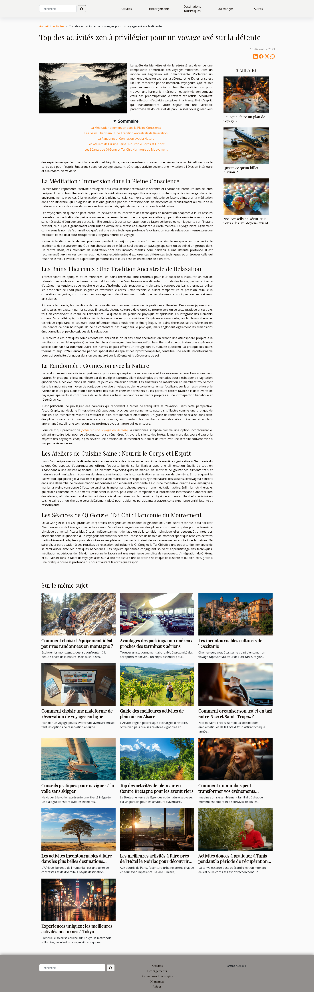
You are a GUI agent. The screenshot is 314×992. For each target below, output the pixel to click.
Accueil (44, 26)
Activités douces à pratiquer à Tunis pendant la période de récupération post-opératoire (233, 861)
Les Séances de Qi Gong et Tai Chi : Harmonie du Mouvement (126, 149)
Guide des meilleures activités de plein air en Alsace (152, 713)
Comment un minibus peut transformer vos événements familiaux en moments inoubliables (232, 790)
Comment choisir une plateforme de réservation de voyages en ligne (77, 713)
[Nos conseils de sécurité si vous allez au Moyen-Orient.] (246, 196)
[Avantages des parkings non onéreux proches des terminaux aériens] (157, 614)
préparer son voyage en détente (104, 430)
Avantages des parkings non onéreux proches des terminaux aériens (156, 643)
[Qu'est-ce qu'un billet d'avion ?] (246, 145)
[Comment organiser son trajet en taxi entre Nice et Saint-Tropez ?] (235, 684)
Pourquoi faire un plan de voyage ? (244, 118)
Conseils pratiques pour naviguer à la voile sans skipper (77, 788)
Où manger (225, 9)
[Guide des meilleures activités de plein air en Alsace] (157, 684)
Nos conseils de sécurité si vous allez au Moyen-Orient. (246, 220)
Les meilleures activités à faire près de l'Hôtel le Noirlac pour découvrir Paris (154, 861)
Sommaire (128, 121)
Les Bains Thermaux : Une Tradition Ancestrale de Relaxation (126, 133)
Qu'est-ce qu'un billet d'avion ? (241, 169)
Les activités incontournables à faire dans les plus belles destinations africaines (76, 861)
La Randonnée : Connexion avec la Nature (126, 139)
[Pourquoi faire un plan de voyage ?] (246, 94)
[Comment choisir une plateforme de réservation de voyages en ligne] (78, 684)
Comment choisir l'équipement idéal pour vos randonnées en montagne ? (77, 643)
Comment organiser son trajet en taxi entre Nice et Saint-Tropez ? (235, 713)
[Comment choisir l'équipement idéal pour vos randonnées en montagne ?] (78, 614)
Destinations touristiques (192, 9)
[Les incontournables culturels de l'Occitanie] (235, 614)
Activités (126, 9)
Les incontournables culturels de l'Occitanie (230, 643)
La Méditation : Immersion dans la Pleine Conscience (126, 128)
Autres (258, 9)
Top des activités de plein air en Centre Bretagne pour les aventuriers (156, 788)
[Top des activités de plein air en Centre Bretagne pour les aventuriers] (157, 759)
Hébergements (159, 9)
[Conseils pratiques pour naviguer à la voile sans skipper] (78, 759)
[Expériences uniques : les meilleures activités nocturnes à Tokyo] (78, 899)
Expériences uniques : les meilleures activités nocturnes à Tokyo (76, 928)
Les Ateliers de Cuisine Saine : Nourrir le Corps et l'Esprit (126, 144)
